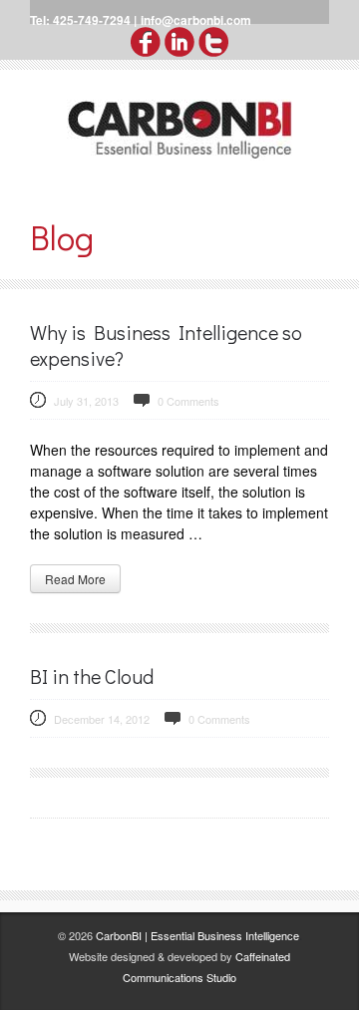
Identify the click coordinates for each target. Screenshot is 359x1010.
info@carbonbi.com (196, 20)
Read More (75, 578)
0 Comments (188, 401)
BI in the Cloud (92, 676)
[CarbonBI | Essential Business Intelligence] (179, 130)
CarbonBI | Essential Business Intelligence (197, 935)
